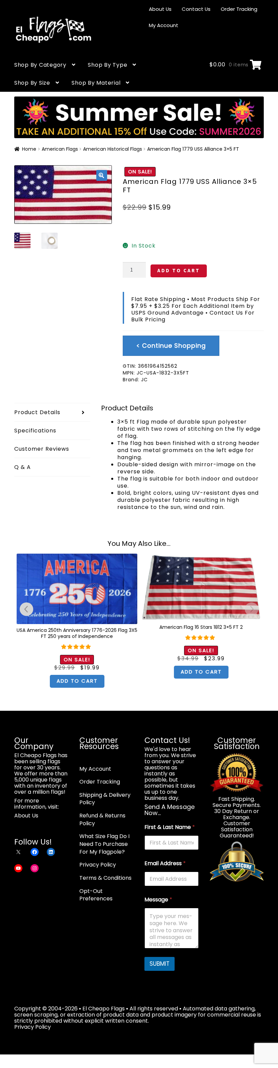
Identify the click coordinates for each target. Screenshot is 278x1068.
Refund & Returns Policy (102, 819)
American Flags (60, 149)
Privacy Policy (97, 865)
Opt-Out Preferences (96, 895)
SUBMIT (160, 964)
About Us (160, 9)
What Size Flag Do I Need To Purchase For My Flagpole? (104, 843)
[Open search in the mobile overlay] (188, 46)
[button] (101, 175)
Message (158, 899)
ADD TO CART (178, 270)
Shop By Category (40, 65)
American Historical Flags (112, 149)
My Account (163, 25)
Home (29, 149)
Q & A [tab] (22, 467)
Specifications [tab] (35, 430)
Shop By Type (107, 65)
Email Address (165, 863)
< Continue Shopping (171, 345)
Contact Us (196, 9)
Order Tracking (239, 9)
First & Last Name (169, 827)
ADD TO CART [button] (77, 680)
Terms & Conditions (105, 878)
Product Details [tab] (37, 412)
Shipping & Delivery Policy (105, 799)
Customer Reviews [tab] (41, 449)
